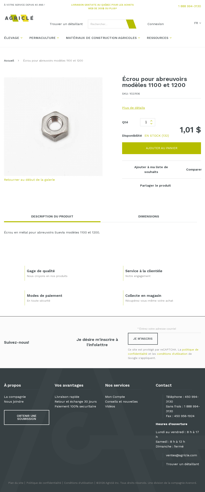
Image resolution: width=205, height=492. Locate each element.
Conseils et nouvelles (121, 401)
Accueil (9, 60)
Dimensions (148, 216)
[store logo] (19, 18)
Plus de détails (133, 108)
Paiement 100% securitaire (75, 406)
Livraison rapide (67, 397)
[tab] (52, 216)
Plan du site (15, 482)
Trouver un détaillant (182, 464)
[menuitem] (66, 24)
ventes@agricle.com (181, 455)
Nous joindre (14, 401)
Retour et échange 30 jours (76, 401)
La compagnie (15, 397)
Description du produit (52, 216)
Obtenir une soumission (26, 417)
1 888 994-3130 (189, 6)
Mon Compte (115, 397)
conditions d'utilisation (172, 353)
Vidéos (110, 406)
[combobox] (110, 24)
